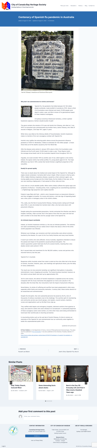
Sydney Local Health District (83, 431)
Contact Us (91, 5)
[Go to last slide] (11, 382)
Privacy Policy (39, 440)
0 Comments (51, 20)
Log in (4, 446)
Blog (86, 5)
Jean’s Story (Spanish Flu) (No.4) (69, 350)
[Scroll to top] (93, 441)
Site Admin (15, 390)
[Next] (86, 382)
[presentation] (21, 373)
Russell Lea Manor (24, 350)
